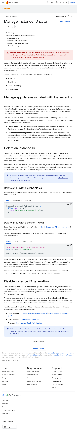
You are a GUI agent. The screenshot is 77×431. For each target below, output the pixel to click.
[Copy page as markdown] (13, 26)
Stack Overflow (57, 375)
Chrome (5, 404)
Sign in (72, 2)
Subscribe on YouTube (34, 381)
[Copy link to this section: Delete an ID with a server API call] (46, 223)
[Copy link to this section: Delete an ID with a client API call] (45, 188)
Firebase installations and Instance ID (54, 55)
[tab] (7, 200)
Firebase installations (28, 55)
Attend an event (32, 384)
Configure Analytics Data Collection (28, 323)
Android (5, 400)
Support (6, 8)
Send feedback (65, 21)
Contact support (57, 371)
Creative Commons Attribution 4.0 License (60, 353)
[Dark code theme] (68, 204)
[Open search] (48, 2)
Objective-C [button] (17, 200)
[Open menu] (3, 2)
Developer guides (8, 371)
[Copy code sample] (71, 204)
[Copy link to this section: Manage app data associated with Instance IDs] (6, 101)
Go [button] (31, 241)
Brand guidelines (57, 384)
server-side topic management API (24, 57)
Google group (56, 378)
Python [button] (24, 241)
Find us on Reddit (32, 375)
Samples (5, 378)
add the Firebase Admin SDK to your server (53, 227)
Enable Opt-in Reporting (30, 319)
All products (6, 413)
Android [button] (28, 200)
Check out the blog (33, 371)
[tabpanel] (38, 210)
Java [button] (16, 241)
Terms (4, 421)
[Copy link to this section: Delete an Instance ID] (37, 148)
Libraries (5, 381)
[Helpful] (68, 16)
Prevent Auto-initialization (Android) (35, 313)
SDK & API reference (8, 375)
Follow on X (30, 378)
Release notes (56, 381)
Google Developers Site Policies (62, 355)
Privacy (10, 421)
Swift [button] (7, 200)
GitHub (4, 384)
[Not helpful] (71, 16)
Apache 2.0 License (34, 355)
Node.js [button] (8, 241)
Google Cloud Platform (9, 410)
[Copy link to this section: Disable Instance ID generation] (51, 281)
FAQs (54, 387)
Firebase (6, 16)
